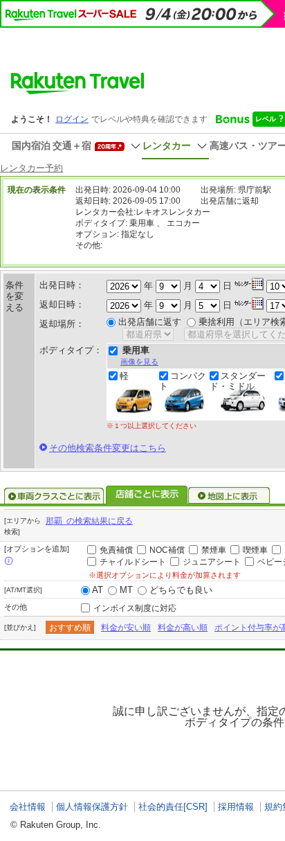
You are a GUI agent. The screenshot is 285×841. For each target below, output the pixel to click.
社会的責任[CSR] (173, 807)
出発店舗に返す (149, 322)
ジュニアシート (212, 562)
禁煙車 (213, 550)
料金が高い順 (183, 627)
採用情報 (236, 807)
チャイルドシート (133, 562)
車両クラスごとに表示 (54, 496)
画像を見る (139, 361)
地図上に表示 (229, 496)
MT (126, 590)
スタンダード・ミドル (238, 381)
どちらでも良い (180, 590)
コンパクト (182, 381)
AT (97, 590)
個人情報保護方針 (92, 807)
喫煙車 (255, 550)
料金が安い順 (126, 627)
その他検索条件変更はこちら (107, 448)
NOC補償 (167, 550)
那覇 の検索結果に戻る (89, 521)
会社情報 (28, 807)
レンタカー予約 (31, 168)
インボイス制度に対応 (134, 608)
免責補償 (116, 550)
